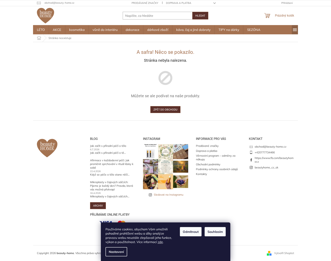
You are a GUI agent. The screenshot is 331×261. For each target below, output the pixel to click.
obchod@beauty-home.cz (270, 146)
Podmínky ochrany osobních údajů (217, 169)
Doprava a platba (178, 2)
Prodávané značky (145, 2)
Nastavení (116, 252)
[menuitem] (41, 29)
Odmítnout (191, 232)
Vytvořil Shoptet (284, 253)
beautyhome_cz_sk (266, 167)
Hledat (200, 15)
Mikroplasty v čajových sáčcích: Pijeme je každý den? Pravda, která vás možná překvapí (111, 185)
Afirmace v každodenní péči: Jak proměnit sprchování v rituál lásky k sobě (111, 164)
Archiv (98, 205)
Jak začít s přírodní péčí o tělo (108, 146)
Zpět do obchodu (165, 109)
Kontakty (201, 174)
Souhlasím (215, 232)
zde (160, 242)
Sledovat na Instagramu (168, 194)
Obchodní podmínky (208, 164)
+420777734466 (265, 152)
